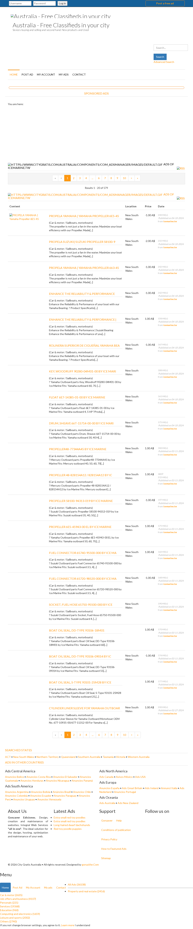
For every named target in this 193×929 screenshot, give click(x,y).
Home (14, 74)
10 (124, 178)
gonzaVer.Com (90, 864)
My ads (64, 74)
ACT (8, 756)
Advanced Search (164, 61)
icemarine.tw (170, 221)
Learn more (67, 925)
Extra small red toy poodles (69, 817)
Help (119, 820)
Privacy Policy (109, 839)
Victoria (121, 756)
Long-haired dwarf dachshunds (72, 825)
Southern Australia (89, 756)
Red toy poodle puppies (68, 828)
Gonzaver (107, 820)
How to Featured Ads (113, 848)
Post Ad (27, 74)
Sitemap (106, 858)
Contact (79, 74)
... (92, 178)
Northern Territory (48, 756)
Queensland (68, 756)
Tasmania (108, 756)
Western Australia (138, 756)
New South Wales (24, 756)
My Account (46, 74)
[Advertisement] (96, 134)
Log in (62, 3)
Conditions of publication (116, 829)
